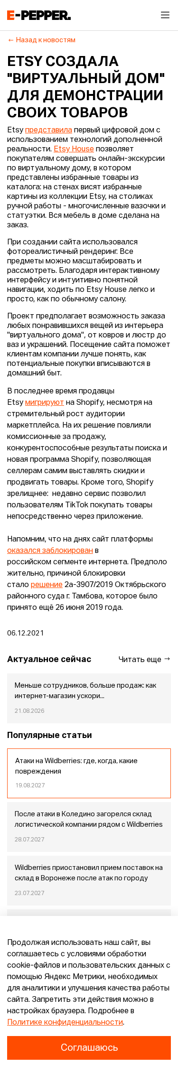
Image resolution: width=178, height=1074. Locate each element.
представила (48, 130)
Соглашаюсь (89, 1048)
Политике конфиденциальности (65, 1023)
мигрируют (44, 403)
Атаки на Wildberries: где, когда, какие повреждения (76, 766)
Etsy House (74, 149)
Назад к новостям (45, 40)
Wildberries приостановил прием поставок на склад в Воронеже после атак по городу (89, 873)
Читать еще (141, 660)
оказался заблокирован (50, 551)
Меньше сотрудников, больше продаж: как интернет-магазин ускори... (85, 691)
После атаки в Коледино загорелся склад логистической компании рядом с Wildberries (89, 819)
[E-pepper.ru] (39, 15)
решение (47, 585)
